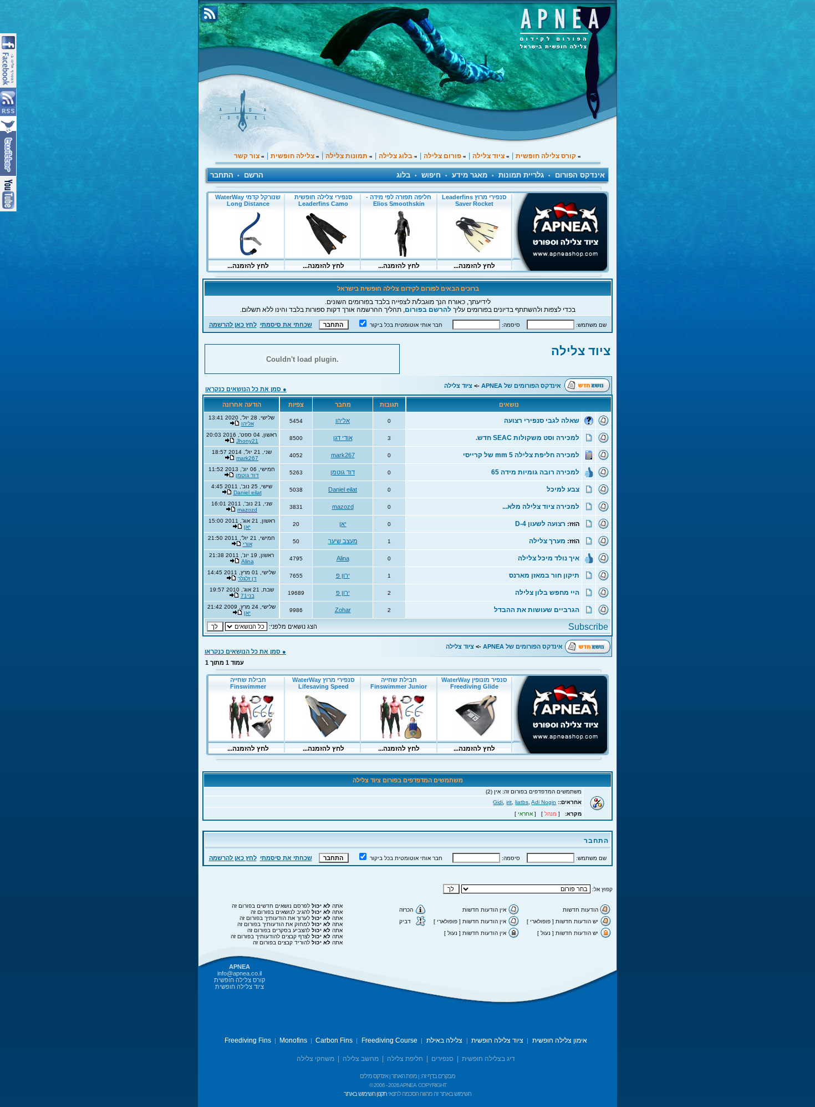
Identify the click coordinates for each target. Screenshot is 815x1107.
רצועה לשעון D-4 (540, 524)
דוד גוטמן (342, 472)
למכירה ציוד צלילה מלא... (540, 506)
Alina (343, 558)
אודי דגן (343, 437)
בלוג (403, 175)
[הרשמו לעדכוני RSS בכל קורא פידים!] (573, 628)
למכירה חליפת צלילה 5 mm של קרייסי (521, 455)
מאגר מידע (469, 175)
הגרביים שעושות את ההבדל (536, 610)
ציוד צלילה (580, 351)
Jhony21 (247, 441)
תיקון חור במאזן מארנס (544, 575)
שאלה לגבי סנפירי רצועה (541, 420)
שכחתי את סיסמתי (286, 324)
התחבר (221, 175)
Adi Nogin (543, 802)
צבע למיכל (563, 489)
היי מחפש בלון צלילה (547, 593)
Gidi (498, 802)
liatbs (521, 802)
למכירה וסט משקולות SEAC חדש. (527, 438)
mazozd (343, 506)
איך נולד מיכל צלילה (548, 558)
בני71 (247, 596)
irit (509, 802)
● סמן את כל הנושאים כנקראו (246, 389)
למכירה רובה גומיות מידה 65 (535, 472)
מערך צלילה (547, 541)
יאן (343, 523)
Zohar (343, 609)
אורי (247, 544)
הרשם (253, 175)
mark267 (343, 455)
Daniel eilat (342, 489)
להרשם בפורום (428, 310)
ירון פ (343, 575)
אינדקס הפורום (580, 175)
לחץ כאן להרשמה (233, 324)
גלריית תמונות (521, 175)
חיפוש (431, 175)
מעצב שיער (343, 541)
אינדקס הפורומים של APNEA (521, 385)
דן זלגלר (247, 578)
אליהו (342, 420)
